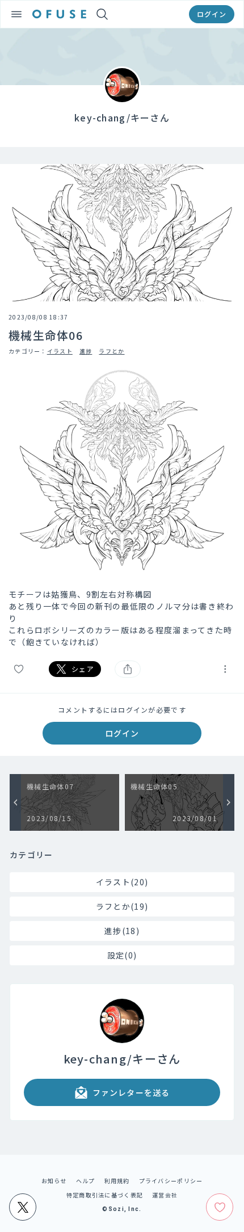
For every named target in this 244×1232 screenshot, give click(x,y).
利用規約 (117, 1180)
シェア (82, 669)
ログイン (211, 14)
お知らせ (54, 1180)
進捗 (85, 351)
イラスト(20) (122, 882)
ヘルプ (85, 1180)
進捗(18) (122, 930)
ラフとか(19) (122, 906)
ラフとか (111, 351)
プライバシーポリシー (171, 1180)
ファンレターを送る (131, 1092)
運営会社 (165, 1195)
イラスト (60, 351)
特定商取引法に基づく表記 (104, 1195)
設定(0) (122, 955)
